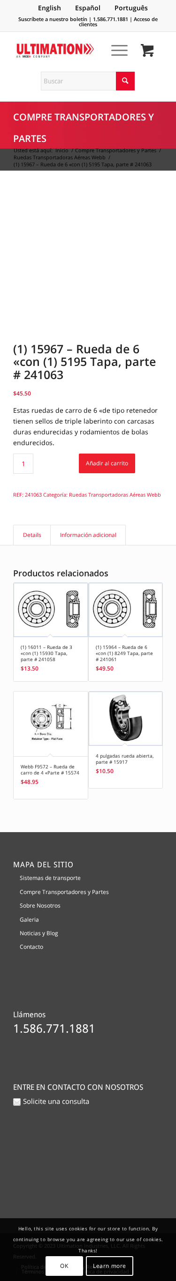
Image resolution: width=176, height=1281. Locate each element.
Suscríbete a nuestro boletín (52, 18)
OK (64, 1266)
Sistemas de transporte (50, 878)
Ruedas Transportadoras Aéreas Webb (115, 494)
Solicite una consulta (56, 1101)
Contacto (31, 947)
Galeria (29, 920)
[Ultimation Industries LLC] (73, 50)
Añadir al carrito (107, 463)
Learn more (109, 1266)
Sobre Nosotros (40, 905)
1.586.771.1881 (110, 18)
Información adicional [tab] (88, 534)
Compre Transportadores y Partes (64, 892)
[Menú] (115, 50)
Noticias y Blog (39, 933)
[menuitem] (115, 50)
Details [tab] (32, 534)
